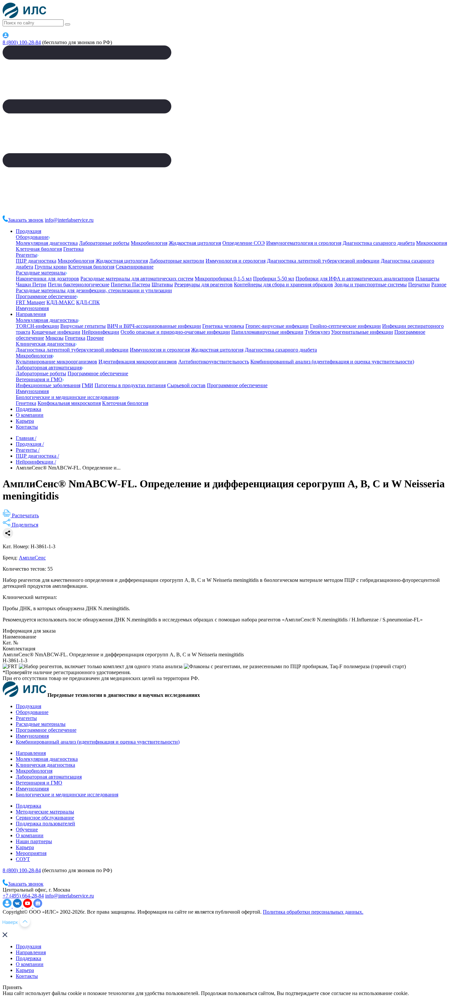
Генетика (73, 249)
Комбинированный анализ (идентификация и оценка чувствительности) (332, 361)
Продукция (28, 231)
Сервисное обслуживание (45, 817)
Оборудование (32, 237)
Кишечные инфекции (56, 332)
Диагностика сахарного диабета (379, 243)
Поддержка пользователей (45, 823)
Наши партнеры (34, 841)
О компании (29, 415)
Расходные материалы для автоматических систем (136, 278)
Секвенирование (135, 267)
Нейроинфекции (100, 332)
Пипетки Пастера (130, 284)
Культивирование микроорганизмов (56, 361)
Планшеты (427, 278)
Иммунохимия (32, 308)
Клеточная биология (39, 249)
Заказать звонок (25, 220)
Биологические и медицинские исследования (67, 397)
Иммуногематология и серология (303, 243)
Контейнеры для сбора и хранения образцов (283, 284)
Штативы (162, 284)
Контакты (27, 427)
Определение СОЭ (243, 243)
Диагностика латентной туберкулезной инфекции (323, 261)
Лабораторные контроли (176, 261)
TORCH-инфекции (37, 326)
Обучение (27, 829)
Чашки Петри (31, 284)
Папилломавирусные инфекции (267, 332)
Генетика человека (223, 326)
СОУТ (23, 859)
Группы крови (51, 267)
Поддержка (28, 409)
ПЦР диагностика (36, 261)
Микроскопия (431, 243)
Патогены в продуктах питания (130, 385)
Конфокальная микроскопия (69, 403)
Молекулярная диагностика (47, 243)
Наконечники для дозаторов (47, 278)
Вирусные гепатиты (83, 326)
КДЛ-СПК (88, 302)
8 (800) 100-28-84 (22, 42)
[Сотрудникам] (6, 36)
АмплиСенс (32, 557)
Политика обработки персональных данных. (313, 912)
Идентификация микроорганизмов (137, 361)
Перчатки (419, 284)
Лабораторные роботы (104, 243)
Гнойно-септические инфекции (345, 326)
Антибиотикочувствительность (213, 361)
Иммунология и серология (236, 261)
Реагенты (26, 255)
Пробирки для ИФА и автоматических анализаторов (354, 278)
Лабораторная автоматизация (49, 367)
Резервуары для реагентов (203, 284)
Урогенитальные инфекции (362, 332)
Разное (438, 284)
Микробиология (149, 243)
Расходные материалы (41, 272)
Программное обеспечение (46, 296)
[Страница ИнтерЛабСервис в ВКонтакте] (18, 906)
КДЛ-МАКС (60, 302)
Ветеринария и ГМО (39, 379)
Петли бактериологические (78, 284)
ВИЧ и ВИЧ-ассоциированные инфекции (154, 326)
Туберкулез (317, 332)
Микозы (54, 338)
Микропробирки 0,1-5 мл (223, 278)
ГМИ (87, 385)
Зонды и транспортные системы (370, 284)
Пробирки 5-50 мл (273, 278)
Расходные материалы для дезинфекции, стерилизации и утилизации (94, 290)
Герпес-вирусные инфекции (277, 326)
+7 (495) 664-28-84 (23, 896)
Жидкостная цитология (195, 243)
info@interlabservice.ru (69, 220)
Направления (31, 314)
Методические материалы (45, 811)
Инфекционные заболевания (48, 385)
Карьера (25, 421)
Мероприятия (31, 853)
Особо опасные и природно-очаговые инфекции (175, 332)
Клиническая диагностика (45, 344)
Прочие (95, 338)
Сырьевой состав (186, 385)
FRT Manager (30, 302)
